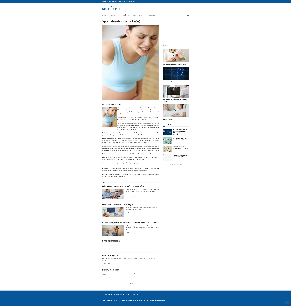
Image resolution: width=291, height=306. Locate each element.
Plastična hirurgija (149, 15)
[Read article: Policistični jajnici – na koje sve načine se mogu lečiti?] (113, 194)
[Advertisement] (176, 30)
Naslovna (105, 15)
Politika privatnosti (131, 1)
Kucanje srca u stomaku (169, 82)
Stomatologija (132, 15)
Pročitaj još (131, 196)
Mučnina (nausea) (167, 119)
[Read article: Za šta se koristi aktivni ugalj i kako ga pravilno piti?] (167, 157)
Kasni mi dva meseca (110, 269)
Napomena (124, 1)
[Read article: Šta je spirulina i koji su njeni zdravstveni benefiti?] (167, 140)
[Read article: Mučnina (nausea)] (176, 110)
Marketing (109, 1)
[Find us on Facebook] (186, 1)
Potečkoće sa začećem (111, 241)
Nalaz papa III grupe (110, 255)
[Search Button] (184, 15)
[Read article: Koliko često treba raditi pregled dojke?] (113, 212)
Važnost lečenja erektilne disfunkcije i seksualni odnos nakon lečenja (129, 222)
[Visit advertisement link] (176, 165)
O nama (104, 1)
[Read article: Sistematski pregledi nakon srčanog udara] (176, 55)
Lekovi (140, 15)
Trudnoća (123, 15)
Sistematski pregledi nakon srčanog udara (174, 64)
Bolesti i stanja (114, 15)
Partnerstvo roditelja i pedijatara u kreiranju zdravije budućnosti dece (180, 148)
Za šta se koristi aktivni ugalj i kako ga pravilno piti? (180, 155)
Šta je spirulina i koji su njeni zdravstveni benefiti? (180, 139)
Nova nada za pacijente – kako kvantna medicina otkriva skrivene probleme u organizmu (180, 132)
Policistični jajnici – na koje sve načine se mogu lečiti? (123, 186)
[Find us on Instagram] (188, 1)
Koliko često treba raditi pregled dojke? (118, 204)
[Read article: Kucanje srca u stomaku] (176, 73)
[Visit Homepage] (111, 8)
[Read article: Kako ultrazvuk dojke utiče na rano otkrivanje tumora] (176, 91)
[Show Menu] (188, 15)
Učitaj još (130, 283)
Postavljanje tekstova (116, 1)
